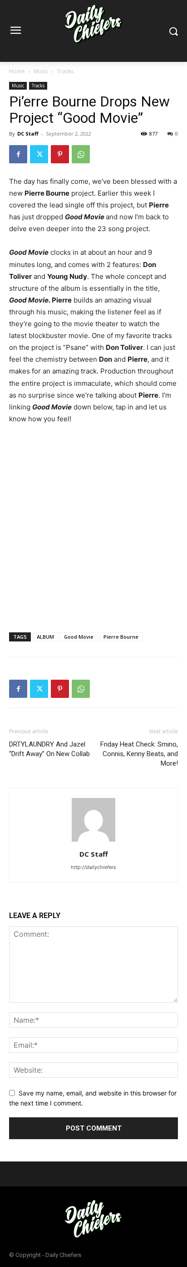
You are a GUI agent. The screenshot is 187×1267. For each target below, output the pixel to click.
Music (41, 71)
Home (17, 71)
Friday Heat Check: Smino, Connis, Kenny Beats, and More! (139, 753)
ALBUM (45, 636)
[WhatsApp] (81, 154)
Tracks (65, 71)
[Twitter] (39, 154)
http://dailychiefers (93, 867)
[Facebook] (18, 154)
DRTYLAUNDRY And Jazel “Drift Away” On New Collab (49, 749)
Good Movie (79, 636)
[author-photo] (93, 841)
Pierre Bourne (120, 636)
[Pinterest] (60, 154)
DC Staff (28, 133)
